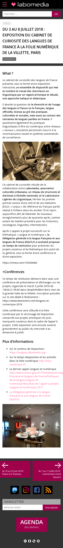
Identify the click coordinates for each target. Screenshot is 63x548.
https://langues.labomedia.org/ (27, 352)
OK (56, 14)
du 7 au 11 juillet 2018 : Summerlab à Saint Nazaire (49, 474)
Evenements (9, 59)
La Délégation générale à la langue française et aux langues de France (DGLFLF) (29, 395)
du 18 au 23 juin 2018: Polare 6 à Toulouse (12, 473)
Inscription (51, 507)
